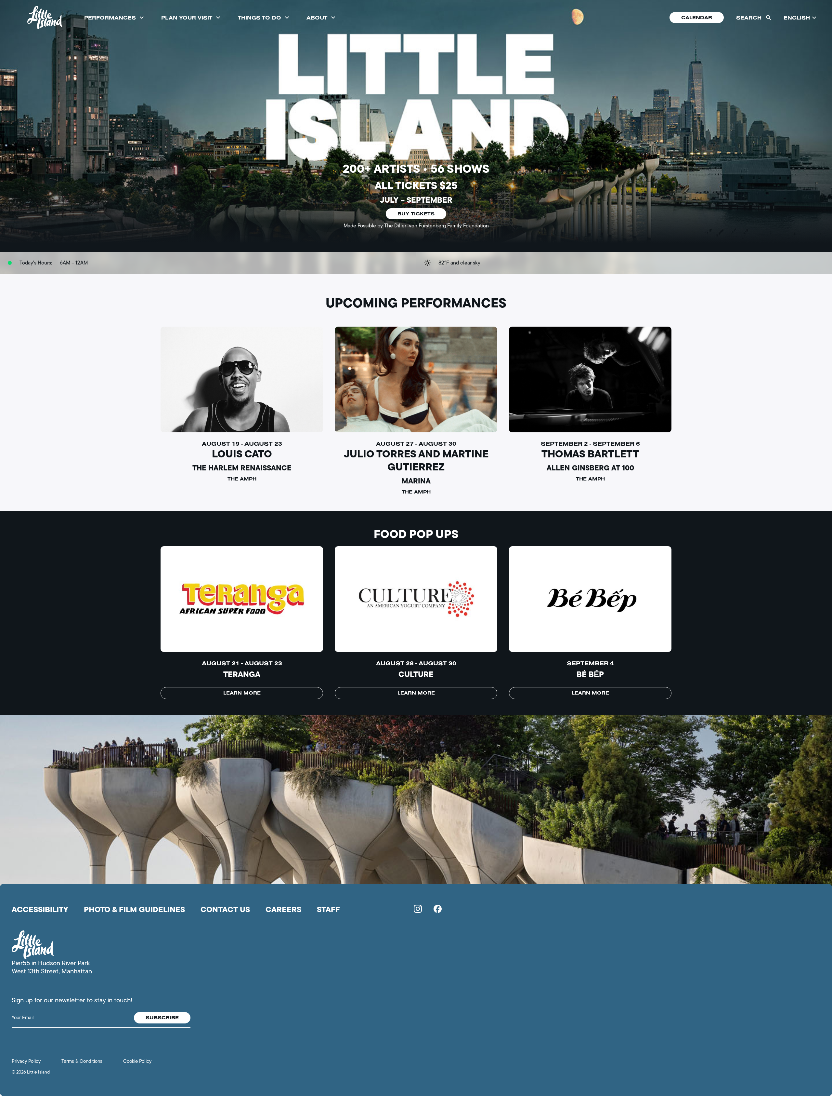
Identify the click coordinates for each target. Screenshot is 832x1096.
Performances (110, 17)
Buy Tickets (416, 213)
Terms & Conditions (81, 1061)
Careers (283, 909)
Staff (328, 909)
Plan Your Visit (186, 17)
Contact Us (225, 909)
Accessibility (40, 909)
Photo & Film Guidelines (134, 909)
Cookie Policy (137, 1061)
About (316, 17)
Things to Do (259, 17)
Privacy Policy (26, 1061)
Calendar (696, 17)
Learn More (242, 693)
